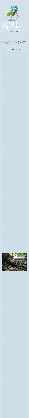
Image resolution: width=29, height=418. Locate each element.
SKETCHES (9, 43)
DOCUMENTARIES (18, 42)
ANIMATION (11, 41)
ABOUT (3, 41)
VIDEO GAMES (22, 41)
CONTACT (18, 43)
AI (26, 42)
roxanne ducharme (11, 25)
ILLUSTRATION (5, 42)
